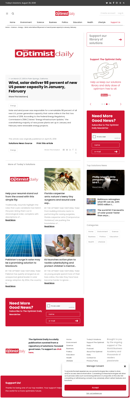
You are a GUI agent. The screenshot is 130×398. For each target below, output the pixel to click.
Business (53, 22)
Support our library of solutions (98, 39)
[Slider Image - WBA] (104, 104)
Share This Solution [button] (17, 96)
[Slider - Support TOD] (107, 104)
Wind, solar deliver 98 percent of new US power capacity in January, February (50, 27)
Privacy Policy (92, 361)
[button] (125, 366)
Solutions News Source (20, 143)
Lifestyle (101, 22)
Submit (116, 151)
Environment (26, 22)
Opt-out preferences (94, 393)
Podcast (90, 348)
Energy (20, 27)
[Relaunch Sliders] (109, 104)
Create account (108, 13)
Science (40, 22)
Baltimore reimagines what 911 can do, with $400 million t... (109, 202)
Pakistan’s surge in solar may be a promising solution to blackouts (22, 262)
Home (12, 22)
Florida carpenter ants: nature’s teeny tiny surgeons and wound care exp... (59, 198)
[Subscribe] (102, 104)
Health (90, 22)
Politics (65, 22)
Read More (10, 220)
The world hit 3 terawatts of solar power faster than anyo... (111, 213)
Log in (120, 13)
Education (77, 22)
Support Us (115, 22)
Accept (95, 387)
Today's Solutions (94, 339)
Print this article (45, 143)
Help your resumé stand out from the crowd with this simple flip (21, 196)
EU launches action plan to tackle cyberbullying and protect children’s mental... (60, 262)
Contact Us (91, 357)
